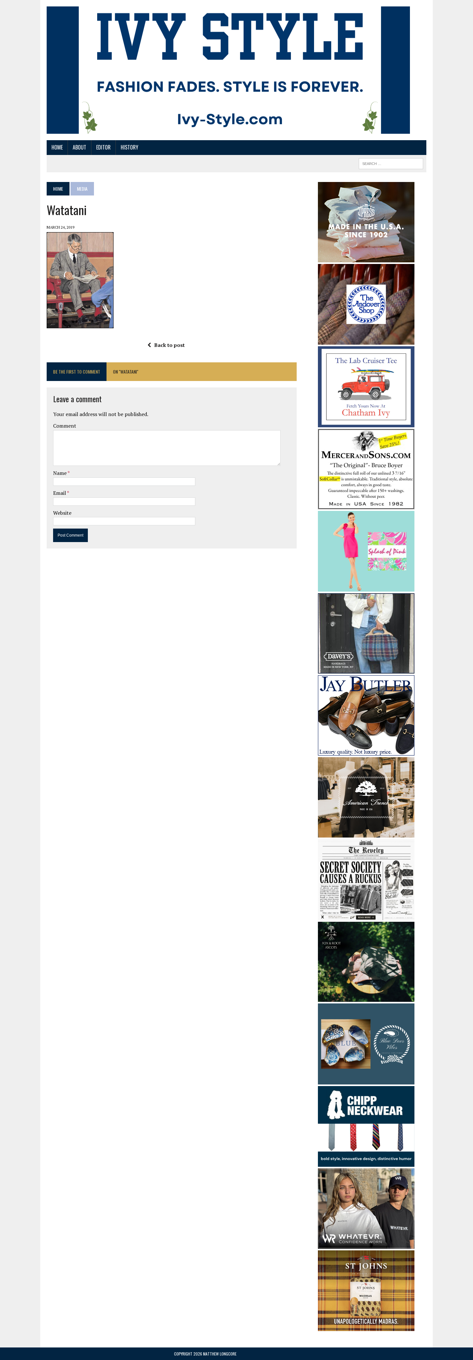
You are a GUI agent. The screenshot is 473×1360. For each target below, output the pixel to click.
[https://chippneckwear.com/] (366, 1162)
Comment (64, 425)
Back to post (169, 345)
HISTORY (129, 147)
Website (62, 512)
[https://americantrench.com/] (366, 833)
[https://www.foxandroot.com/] (366, 997)
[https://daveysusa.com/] (366, 669)
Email (60, 492)
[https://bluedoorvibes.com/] (366, 1079)
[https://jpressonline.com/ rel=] (366, 257)
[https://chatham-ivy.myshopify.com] (366, 422)
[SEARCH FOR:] (391, 163)
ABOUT (79, 147)
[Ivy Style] (228, 70)
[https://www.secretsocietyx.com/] (366, 915)
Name (60, 472)
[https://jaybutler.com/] (366, 751)
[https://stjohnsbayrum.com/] (366, 1326)
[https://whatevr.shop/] (366, 1244)
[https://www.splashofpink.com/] (366, 587)
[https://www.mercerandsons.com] (366, 504)
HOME (57, 147)
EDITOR (103, 147)
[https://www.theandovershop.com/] (366, 340)
